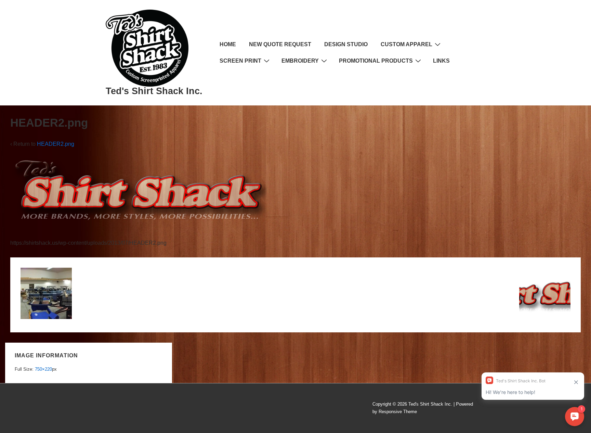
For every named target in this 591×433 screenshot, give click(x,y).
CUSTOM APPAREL (406, 44)
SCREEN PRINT (240, 61)
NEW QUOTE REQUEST (280, 44)
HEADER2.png (55, 144)
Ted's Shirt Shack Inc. (154, 91)
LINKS (441, 61)
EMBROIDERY (300, 61)
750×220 (43, 369)
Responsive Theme (398, 411)
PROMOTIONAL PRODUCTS (376, 61)
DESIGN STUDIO (346, 44)
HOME (228, 44)
